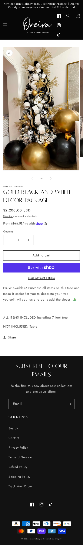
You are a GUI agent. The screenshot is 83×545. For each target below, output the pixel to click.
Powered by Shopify (52, 539)
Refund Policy (18, 467)
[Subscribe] (69, 404)
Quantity (8, 231)
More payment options (41, 278)
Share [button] (12, 337)
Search (13, 428)
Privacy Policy (18, 447)
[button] (5, 25)
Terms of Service (20, 457)
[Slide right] (51, 178)
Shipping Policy (19, 477)
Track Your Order (20, 486)
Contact (14, 438)
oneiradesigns (36, 539)
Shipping (8, 216)
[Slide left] (32, 178)
